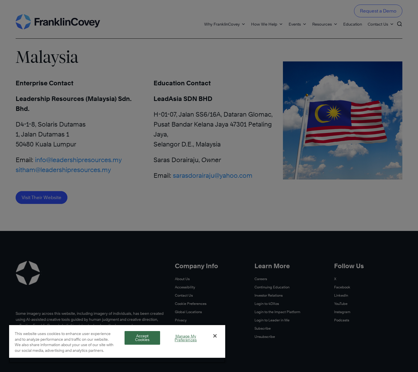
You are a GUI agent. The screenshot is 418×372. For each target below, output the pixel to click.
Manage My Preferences (185, 338)
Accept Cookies (142, 338)
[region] (117, 344)
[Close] (215, 336)
